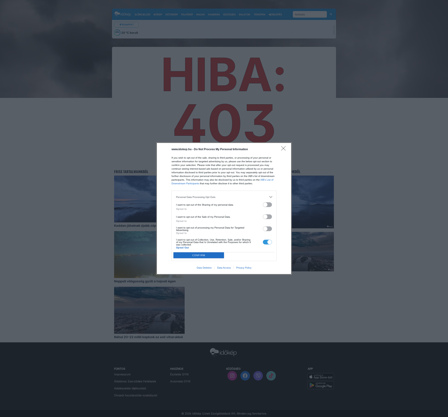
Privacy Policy (243, 267)
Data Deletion (204, 267)
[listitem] (224, 197)
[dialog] (224, 208)
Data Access (224, 267)
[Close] (284, 149)
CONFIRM (198, 255)
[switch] (267, 204)
